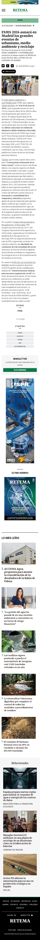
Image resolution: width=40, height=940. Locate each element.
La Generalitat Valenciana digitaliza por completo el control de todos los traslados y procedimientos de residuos (18, 704)
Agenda (5, 904)
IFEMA (20, 311)
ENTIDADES (24, 904)
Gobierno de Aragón (13, 850)
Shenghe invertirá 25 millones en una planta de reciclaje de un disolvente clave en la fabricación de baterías (17, 840)
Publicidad (33, 904)
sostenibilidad (20, 346)
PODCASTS (14, 904)
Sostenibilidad (23, 26)
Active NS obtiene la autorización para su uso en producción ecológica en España (18, 882)
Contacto (20, 908)
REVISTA (6, 901)
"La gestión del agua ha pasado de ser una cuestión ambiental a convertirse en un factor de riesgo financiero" (18, 618)
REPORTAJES (26, 901)
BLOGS (34, 901)
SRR (20, 343)
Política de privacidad (24, 930)
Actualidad (7, 26)
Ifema (20, 333)
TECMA (20, 339)
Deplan (6, 890)
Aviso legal (12, 930)
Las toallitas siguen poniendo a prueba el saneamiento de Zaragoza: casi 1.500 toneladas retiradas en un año (18, 661)
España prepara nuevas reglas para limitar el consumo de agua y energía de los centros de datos (19, 796)
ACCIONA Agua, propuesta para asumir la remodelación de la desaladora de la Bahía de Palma (19, 575)
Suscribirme (20, 370)
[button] (3, 65)
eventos (20, 336)
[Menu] (4, 10)
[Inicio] (20, 10)
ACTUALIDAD (15, 901)
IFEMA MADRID (8, 105)
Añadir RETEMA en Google (26, 66)
